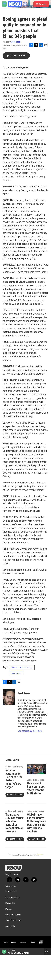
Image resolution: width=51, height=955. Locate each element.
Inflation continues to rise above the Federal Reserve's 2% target (14, 779)
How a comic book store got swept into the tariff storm (36, 788)
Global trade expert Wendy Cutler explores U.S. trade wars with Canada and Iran (36, 823)
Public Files (10, 903)
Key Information (12, 897)
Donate (42, 4)
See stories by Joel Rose (30, 730)
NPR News (16, 673)
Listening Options (12, 915)
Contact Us (10, 926)
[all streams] (47, 951)
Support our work (12, 921)
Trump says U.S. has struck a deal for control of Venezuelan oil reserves (14, 823)
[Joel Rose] (9, 697)
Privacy (8, 909)
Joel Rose (15, 41)
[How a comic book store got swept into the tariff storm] (36, 769)
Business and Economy (22, 667)
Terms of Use (11, 892)
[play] (4, 951)
